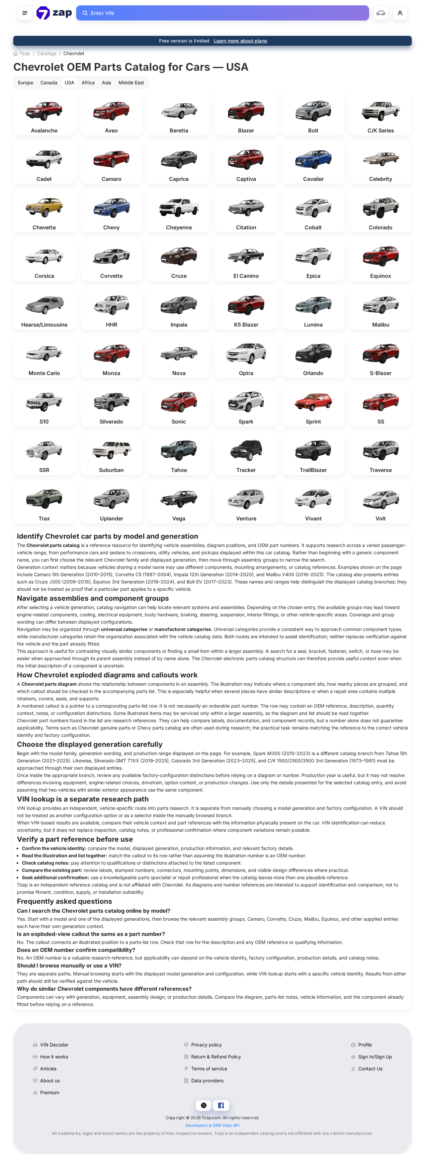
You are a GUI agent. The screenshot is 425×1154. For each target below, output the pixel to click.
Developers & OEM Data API (213, 1125)
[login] (400, 13)
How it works (54, 1056)
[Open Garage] (380, 13)
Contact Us (370, 1068)
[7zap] (54, 13)
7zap (24, 53)
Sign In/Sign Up (375, 1056)
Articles (48, 1068)
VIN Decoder (54, 1044)
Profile (365, 1044)
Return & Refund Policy (216, 1056)
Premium (49, 1092)
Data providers (207, 1080)
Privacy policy (206, 1044)
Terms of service (209, 1068)
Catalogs (46, 53)
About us (50, 1080)
